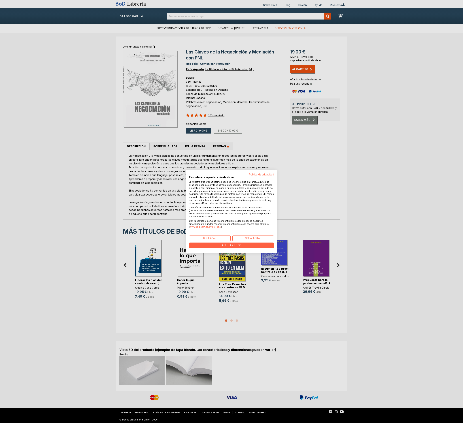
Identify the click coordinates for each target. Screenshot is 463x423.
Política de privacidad (261, 174)
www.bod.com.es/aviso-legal (205, 227)
